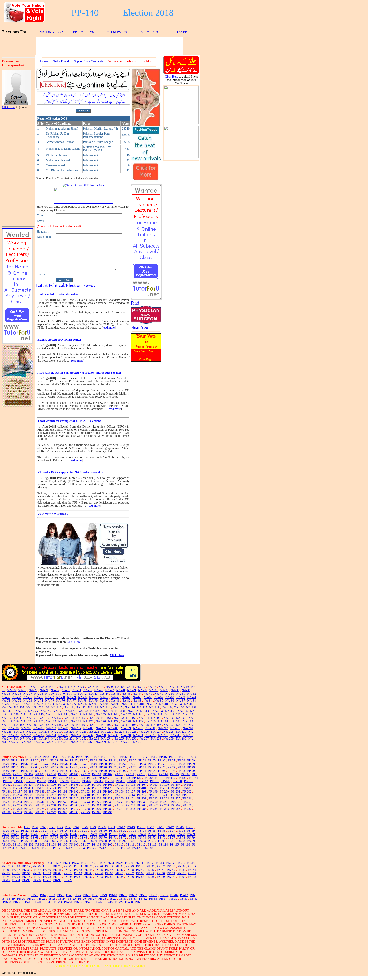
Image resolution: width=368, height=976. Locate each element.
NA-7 (90, 686)
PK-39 (37, 869)
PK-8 (110, 863)
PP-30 (103, 760)
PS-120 (34, 848)
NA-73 (27, 700)
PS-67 (73, 837)
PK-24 (78, 866)
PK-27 (109, 866)
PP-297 (107, 812)
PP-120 (34, 777)
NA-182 (175, 721)
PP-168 (186, 784)
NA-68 (169, 697)
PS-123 (68, 848)
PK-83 (99, 876)
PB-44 (68, 902)
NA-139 (26, 714)
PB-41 (37, 902)
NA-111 (68, 707)
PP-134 (193, 777)
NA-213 (175, 728)
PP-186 (6, 791)
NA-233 (38, 735)
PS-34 (142, 830)
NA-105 (189, 704)
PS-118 (12, 848)
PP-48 (83, 763)
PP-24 (44, 760)
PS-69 (93, 837)
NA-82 (126, 700)
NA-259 (168, 738)
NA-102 (152, 704)
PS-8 (85, 827)
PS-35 (152, 830)
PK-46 (109, 869)
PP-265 (130, 805)
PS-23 (34, 830)
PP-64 (44, 767)
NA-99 (115, 704)
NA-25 (87, 690)
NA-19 (22, 690)
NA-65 (137, 697)
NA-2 (43, 686)
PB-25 (72, 898)
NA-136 (182, 711)
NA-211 (150, 728)
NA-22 (55, 690)
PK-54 (192, 869)
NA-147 (126, 714)
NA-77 (71, 700)
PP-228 (96, 798)
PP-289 (17, 812)
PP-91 (113, 770)
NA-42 (82, 693)
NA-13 (152, 686)
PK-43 (78, 869)
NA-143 (76, 714)
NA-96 (82, 704)
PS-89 (93, 841)
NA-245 (188, 735)
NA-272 (138, 742)
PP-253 (186, 801)
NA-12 (141, 686)
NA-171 (38, 721)
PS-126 (102, 848)
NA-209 (126, 728)
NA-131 (120, 711)
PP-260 (73, 805)
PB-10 (113, 895)
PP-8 (87, 757)
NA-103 (164, 704)
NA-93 (49, 704)
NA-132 (133, 711)
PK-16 (191, 863)
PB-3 (52, 895)
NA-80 (104, 700)
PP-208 (62, 795)
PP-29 (93, 760)
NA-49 (158, 693)
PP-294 (73, 812)
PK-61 (68, 873)
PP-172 (39, 788)
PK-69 (150, 873)
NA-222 (94, 731)
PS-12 (121, 827)
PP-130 (148, 777)
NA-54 (16, 697)
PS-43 (34, 834)
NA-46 (126, 693)
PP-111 (130, 774)
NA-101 (139, 704)
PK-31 (150, 866)
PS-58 (181, 834)
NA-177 (113, 721)
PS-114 (163, 844)
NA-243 (163, 735)
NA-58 (60, 697)
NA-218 (44, 731)
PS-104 (51, 844)
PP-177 (96, 788)
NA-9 (109, 686)
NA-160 (94, 717)
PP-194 (96, 791)
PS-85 (54, 841)
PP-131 (159, 777)
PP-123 (68, 777)
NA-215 (7, 731)
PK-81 (78, 876)
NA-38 (38, 693)
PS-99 (191, 841)
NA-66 (148, 697)
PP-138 (41, 781)
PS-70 (103, 837)
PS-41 (15, 834)
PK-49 (140, 869)
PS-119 (23, 848)
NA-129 (95, 711)
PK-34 (181, 866)
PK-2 (57, 863)
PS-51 (113, 834)
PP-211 (96, 795)
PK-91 (181, 876)
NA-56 (38, 697)
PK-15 (181, 863)
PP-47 (73, 763)
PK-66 (119, 873)
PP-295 (85, 812)
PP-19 (192, 757)
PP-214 (130, 795)
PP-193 (85, 791)
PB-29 (112, 898)
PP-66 (64, 767)
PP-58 (181, 763)
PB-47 (98, 902)
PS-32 (122, 830)
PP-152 (6, 784)
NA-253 (94, 738)
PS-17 (170, 827)
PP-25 (54, 760)
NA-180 (150, 721)
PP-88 (83, 770)
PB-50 (129, 902)
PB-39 (17, 902)
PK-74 (6, 876)
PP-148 (154, 781)
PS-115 (174, 844)
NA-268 (88, 742)
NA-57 (49, 697)
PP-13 (133, 757)
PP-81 (15, 770)
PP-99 (191, 770)
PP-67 (73, 767)
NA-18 (11, 690)
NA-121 (191, 707)
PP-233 (153, 798)
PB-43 (58, 902)
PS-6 (68, 827)
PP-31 (113, 760)
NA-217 (31, 731)
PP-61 (15, 767)
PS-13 (131, 827)
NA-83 (137, 700)
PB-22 (41, 898)
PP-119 (23, 777)
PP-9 (96, 757)
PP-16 (163, 757)
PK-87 (140, 876)
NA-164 (144, 717)
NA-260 (181, 738)
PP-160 (96, 784)
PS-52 (122, 834)
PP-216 (152, 795)
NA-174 (76, 721)
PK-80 (68, 876)
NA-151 (175, 714)
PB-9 (103, 895)
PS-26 (64, 830)
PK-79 (57, 876)
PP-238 (17, 801)
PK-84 (109, 876)
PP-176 (85, 788)
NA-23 (66, 690)
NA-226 (144, 731)
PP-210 (85, 795)
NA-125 (45, 711)
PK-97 (47, 880)
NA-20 (33, 690)
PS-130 (148, 848)
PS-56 (161, 834)
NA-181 (163, 721)
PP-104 (51, 774)
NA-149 (150, 714)
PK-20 (37, 866)
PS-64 (44, 837)
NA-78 (82, 700)
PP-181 (141, 788)
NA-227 (156, 731)
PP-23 (34, 760)
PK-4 (75, 863)
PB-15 (164, 895)
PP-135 (7, 781)
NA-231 (13, 735)
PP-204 (17, 795)
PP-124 (80, 777)
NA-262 (13, 742)
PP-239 (28, 801)
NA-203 (51, 728)
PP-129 (136, 777)
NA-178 (126, 721)
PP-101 (17, 774)
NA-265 (51, 742)
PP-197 (130, 791)
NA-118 (154, 707)
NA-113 (93, 707)
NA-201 (26, 728)
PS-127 (114, 848)
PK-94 (16, 880)
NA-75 (49, 700)
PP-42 (25, 763)
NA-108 (31, 707)
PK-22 (57, 866)
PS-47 (73, 834)
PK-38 (26, 869)
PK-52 (171, 869)
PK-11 (139, 863)
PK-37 (16, 869)
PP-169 (6, 788)
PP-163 (130, 784)
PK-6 (93, 863)
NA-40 (60, 693)
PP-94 (142, 770)
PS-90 (103, 841)
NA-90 (16, 704)
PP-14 (143, 757)
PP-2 (38, 757)
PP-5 (63, 757)
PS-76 (161, 837)
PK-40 (47, 869)
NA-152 (188, 714)
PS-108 (96, 844)
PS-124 (80, 848)
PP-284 (153, 808)
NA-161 (106, 717)
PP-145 (120, 781)
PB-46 (88, 902)
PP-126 (102, 777)
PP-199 (153, 791)
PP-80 (5, 770)
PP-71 (113, 767)
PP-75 (152, 767)
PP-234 (164, 798)
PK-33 (171, 866)
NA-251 (69, 738)
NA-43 (93, 693)
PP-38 (181, 760)
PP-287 (186, 808)
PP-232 (141, 798)
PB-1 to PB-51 (181, 32)
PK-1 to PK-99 (149, 32)
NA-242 (150, 735)
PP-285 (164, 808)
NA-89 (6, 704)
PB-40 (27, 902)
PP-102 (28, 774)
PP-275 (51, 808)
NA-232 (26, 735)
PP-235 (175, 798)
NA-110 (56, 707)
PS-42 (25, 834)
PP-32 (122, 760)
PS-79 (191, 837)
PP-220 (6, 798)
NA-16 (184, 686)
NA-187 (44, 724)
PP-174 (62, 788)
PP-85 (54, 770)
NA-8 (99, 686)
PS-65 (54, 837)
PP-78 (181, 767)
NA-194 (131, 724)
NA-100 (127, 704)
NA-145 (101, 714)
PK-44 (88, 869)
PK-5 (84, 863)
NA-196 (156, 724)
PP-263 (107, 805)
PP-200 (164, 791)
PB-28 (102, 898)
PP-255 (17, 805)
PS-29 (93, 830)
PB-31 (133, 898)
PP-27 (73, 760)
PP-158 (73, 784)
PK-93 (6, 880)
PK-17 (6, 866)
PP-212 (107, 795)
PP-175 (73, 788)
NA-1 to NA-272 (51, 32)
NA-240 (126, 735)
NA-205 (76, 728)
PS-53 (132, 834)
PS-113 (152, 844)
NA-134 (158, 711)
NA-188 (56, 724)
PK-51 (161, 869)
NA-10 (119, 686)
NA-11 (130, 686)
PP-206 (39, 795)
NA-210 (138, 728)
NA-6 (81, 686)
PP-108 (96, 774)
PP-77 (171, 767)
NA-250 (56, 738)
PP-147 (143, 781)
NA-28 (120, 690)
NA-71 (6, 700)
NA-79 (93, 700)
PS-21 (15, 830)
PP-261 (85, 805)
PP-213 (118, 795)
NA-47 (137, 693)
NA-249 (44, 738)
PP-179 (119, 788)
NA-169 (13, 721)
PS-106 (73, 844)
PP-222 (28, 798)
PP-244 (85, 801)
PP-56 (161, 763)
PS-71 (113, 837)
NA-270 (113, 742)
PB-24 (62, 898)
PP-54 (142, 763)
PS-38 (181, 830)
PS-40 (5, 834)
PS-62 (25, 837)
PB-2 (43, 895)
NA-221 (81, 731)
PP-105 (62, 774)
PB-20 (21, 898)
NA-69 (180, 697)
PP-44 (44, 763)
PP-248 (130, 801)
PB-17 (184, 895)
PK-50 (150, 869)
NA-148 (138, 714)
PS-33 (132, 830)
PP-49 (93, 763)
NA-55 (27, 697)
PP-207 (51, 795)
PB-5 (69, 895)
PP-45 (54, 763)
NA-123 (21, 711)
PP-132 (170, 777)
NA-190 (81, 724)
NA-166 (168, 717)
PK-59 (47, 873)
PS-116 (185, 844)
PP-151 (188, 781)
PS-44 (44, 834)
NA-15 (173, 686)
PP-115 (174, 774)
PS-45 (54, 834)
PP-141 (75, 781)
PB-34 (163, 898)
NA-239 (113, 735)
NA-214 (188, 728)
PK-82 (88, 876)
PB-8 (95, 895)
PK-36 (6, 869)
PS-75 (152, 837)
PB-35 (173, 898)
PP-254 (6, 805)
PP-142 (86, 781)
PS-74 (142, 837)
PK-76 (26, 876)
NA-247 (19, 738)
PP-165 (153, 784)
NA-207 (101, 728)
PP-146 (131, 781)
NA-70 (191, 697)
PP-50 (103, 763)
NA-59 (71, 697)
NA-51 (180, 693)
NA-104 (177, 704)
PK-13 (160, 863)
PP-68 (83, 767)
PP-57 (171, 763)
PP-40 (5, 763)
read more (109, 327)
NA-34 (186, 690)
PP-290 (28, 812)
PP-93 (132, 770)
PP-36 (161, 760)
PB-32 (143, 898)
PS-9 (93, 827)
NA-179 (138, 721)
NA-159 (81, 717)
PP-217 (164, 795)
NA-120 (179, 707)
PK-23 (68, 866)
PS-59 (191, 834)
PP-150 (177, 781)
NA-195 (144, 724)
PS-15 (150, 827)
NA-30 (142, 690)
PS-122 (57, 848)
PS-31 (113, 830)
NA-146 (113, 714)
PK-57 (26, 873)
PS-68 (83, 837)
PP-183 (164, 788)
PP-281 (119, 808)
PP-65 (54, 767)
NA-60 (82, 697)
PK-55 (6, 873)
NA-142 (63, 714)
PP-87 (73, 770)
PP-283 (141, 808)
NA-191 (94, 724)
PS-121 (46, 848)
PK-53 (181, 869)
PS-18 (180, 827)
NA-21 (44, 690)
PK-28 (119, 866)
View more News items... (52, 513)
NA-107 (19, 707)
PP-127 (114, 777)
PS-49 (93, 834)
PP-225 (62, 798)
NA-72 (16, 700)
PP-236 (186, 798)
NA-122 (8, 711)
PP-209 (73, 795)
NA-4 (62, 686)
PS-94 (142, 841)
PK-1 (49, 863)
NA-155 (31, 717)
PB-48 (109, 902)
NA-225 (131, 731)
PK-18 (16, 866)
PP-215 (141, 795)
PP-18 (182, 757)
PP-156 (51, 784)
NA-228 (168, 731)
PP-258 (51, 805)
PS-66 (64, 837)
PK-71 (171, 873)
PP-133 (181, 777)
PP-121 (46, 777)
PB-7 (86, 895)
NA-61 (93, 697)
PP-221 (17, 798)
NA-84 (148, 700)
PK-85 (119, 876)
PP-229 (107, 798)
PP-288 (6, 812)
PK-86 (130, 876)
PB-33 (153, 898)
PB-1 (34, 895)
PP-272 (17, 808)
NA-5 (71, 686)
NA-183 (188, 721)
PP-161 (107, 784)
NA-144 (88, 714)
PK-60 (57, 873)
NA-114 (105, 707)
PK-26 (99, 866)
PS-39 (191, 830)
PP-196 (119, 791)
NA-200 (13, 728)
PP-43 (34, 763)
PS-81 (15, 841)
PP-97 (171, 770)
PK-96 (37, 880)
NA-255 (119, 738)
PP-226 (73, 798)
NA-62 (104, 697)
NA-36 (16, 693)
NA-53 (6, 697)
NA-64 (126, 697)
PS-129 (136, 848)
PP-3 (46, 757)
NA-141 (51, 714)
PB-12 (133, 895)
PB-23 (51, 898)
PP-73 (132, 767)
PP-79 (191, 767)
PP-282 (130, 808)
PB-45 (78, 902)
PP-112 (141, 774)
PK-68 (140, 873)
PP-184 (175, 788)
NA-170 (26, 721)
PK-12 (149, 863)
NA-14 (163, 686)
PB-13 (143, 895)
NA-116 (130, 707)
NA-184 (7, 724)
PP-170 (17, 788)
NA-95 (71, 704)
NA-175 (88, 721)
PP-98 (181, 770)
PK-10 (129, 863)
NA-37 (27, 693)
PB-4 (60, 895)
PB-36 (183, 898)
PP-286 (175, 808)
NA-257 (144, 738)
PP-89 (93, 770)
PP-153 (17, 784)
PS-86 (64, 841)
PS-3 (43, 827)
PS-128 (125, 848)
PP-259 (62, 805)
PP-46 (64, 763)
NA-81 (115, 700)
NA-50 (169, 693)
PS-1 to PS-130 (116, 32)
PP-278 (85, 808)
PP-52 (122, 763)
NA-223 (106, 731)
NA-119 (167, 707)
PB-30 (123, 898)
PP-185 (186, 788)
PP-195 (107, 791)
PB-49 (119, 902)
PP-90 (103, 770)
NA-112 (81, 707)
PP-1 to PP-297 (83, 32)
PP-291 (39, 812)
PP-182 (153, 788)
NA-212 (163, 728)
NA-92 (38, 704)
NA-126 (58, 711)
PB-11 (123, 895)
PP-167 (175, 784)
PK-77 (37, 876)
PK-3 (66, 863)
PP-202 (186, 791)
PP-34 (142, 760)
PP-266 (141, 805)
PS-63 (34, 837)
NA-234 (51, 735)
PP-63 (34, 767)
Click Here (8, 107)
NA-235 (63, 735)
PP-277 (73, 808)
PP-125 (91, 777)
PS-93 (132, 841)
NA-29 (131, 690)
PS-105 (62, 844)
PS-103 (39, 844)
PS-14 (141, 827)
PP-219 (186, 795)
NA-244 (175, 735)
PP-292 (51, 812)
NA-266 (63, 742)
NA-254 (106, 738)
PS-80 (5, 841)
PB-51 (139, 902)
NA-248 (31, 738)
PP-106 (73, 774)
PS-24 (44, 830)
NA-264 (38, 742)
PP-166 (164, 784)
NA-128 (83, 711)
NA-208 (113, 728)
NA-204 (63, 728)
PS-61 (15, 837)
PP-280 (107, 808)
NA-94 (60, 704)
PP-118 (12, 777)
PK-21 (47, 866)
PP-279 (96, 808)
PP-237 (6, 801)
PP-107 (85, 774)
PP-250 (153, 801)
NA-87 (180, 700)
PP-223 (39, 798)
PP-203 (6, 795)
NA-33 (175, 690)
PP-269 (175, 805)
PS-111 (130, 844)
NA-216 (19, 731)
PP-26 (64, 760)
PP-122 (57, 777)
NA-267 (76, 742)
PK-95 (26, 880)
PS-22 (25, 830)
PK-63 (88, 873)
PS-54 (142, 834)
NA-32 (164, 690)
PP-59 (191, 763)
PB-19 (11, 898)
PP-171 (28, 788)
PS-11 (111, 827)
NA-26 (98, 690)
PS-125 (91, 848)
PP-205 (28, 795)
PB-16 (174, 895)
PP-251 (164, 801)
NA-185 (19, 724)
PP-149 (165, 781)
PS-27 (73, 830)
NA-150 (163, 714)
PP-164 (141, 784)
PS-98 (181, 841)
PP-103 (39, 774)
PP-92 (122, 770)
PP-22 (25, 760)
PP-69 (93, 767)
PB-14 (153, 895)
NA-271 (126, 742)
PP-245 (96, 801)
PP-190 (51, 791)
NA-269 (101, 742)
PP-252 (175, 801)
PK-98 (57, 880)
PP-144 (109, 781)
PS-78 (181, 837)
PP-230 (119, 798)
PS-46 (64, 834)
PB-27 (92, 898)
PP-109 (107, 774)
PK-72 (181, 873)
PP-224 (51, 798)
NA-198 (181, 724)
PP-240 (39, 801)
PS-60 (5, 837)
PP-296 (96, 812)
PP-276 (62, 808)
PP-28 (83, 760)
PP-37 (171, 760)
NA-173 (63, 721)
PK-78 (47, 876)
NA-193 (119, 724)
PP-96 (161, 770)
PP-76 (161, 767)
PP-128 (125, 777)
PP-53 (132, 763)
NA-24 (76, 690)
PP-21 (15, 760)
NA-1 (34, 686)
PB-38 (7, 902)
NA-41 (71, 693)
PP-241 (51, 801)
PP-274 (39, 808)
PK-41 (57, 869)
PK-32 (161, 866)
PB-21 (31, 898)
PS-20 (5, 830)
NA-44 (104, 693)
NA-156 (44, 717)
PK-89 (161, 876)
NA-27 (109, 690)
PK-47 (119, 869)
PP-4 (54, 757)
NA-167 (181, 717)
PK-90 (171, 876)
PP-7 (79, 757)
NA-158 (69, 717)
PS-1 (27, 827)
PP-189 (39, 791)
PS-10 (102, 827)
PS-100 (6, 844)
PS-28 (83, 830)
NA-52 (191, 693)
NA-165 (156, 717)
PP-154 (28, 784)
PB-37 (194, 898)
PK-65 (109, 873)
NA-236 (76, 735)
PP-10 (104, 757)
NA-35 (6, 693)
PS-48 (83, 834)
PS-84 (44, 841)
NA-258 (156, 738)
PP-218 (175, 795)
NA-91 (27, 704)
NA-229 (181, 731)
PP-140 (64, 781)
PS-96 (161, 841)
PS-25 (54, 830)
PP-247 (119, 801)
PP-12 (124, 757)
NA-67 (158, 697)
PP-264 (119, 805)
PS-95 (152, 841)
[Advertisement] (18, 45)
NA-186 (31, 724)
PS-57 (171, 834)
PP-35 (152, 760)
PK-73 (192, 873)
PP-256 (28, 805)
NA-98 (104, 704)
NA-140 (38, 714)
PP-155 (39, 784)
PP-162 (119, 784)
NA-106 (7, 707)
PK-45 (99, 869)
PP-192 (73, 791)
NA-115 (117, 707)
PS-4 (52, 827)
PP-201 (175, 791)
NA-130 (108, 711)
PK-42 (68, 869)
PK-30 (140, 866)
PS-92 (122, 841)
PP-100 (6, 774)
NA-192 (106, 724)
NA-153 (7, 717)
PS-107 (85, 844)
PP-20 (5, 760)
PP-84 (44, 770)
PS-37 (171, 830)
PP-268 (164, 805)
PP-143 (98, 781)
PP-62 (25, 767)
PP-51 (113, 763)
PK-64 (99, 873)
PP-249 (141, 801)
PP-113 (152, 774)
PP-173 (51, 788)
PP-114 (163, 774)
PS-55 (152, 834)
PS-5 (60, 827)
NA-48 (148, 693)
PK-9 (119, 863)
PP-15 (153, 757)
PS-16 (160, 827)
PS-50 (103, 834)
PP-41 (15, 763)
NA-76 (60, 700)
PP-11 (114, 757)
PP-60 (5, 767)
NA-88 (191, 700)
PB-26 (82, 898)
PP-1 (30, 757)
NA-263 (26, 742)
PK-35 (192, 866)
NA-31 (153, 690)
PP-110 (119, 774)
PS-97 (171, 841)
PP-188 (28, 791)
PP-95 (152, 770)
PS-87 (73, 841)
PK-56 (16, 873)
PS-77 (171, 837)
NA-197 (168, 724)
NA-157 (56, 717)
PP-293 (62, 812)
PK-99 (68, 880)
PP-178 (107, 788)
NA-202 (38, 728)
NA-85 (158, 700)
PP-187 (17, 791)
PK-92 (192, 876)
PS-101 (17, 844)
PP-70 (103, 767)
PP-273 (28, 808)
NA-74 (38, 700)
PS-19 (189, 827)
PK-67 (130, 873)
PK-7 (102, 863)
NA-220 (69, 731)
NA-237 (88, 735)
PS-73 (132, 837)
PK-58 (37, 873)
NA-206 (88, 728)
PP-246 (107, 801)
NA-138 (13, 714)
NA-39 (49, 693)
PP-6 (71, 757)
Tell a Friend (61, 61)
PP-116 (185, 774)
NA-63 (115, 697)
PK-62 (78, 873)
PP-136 (18, 781)
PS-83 (34, 841)
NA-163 (131, 717)
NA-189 (69, 724)
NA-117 (142, 707)
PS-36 (161, 830)
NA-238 (101, 735)
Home (44, 61)
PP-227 (85, 798)
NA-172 (51, 721)
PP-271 (6, 808)
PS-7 (76, 827)
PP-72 (122, 767)
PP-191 (62, 791)
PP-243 (73, 801)
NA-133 (145, 711)
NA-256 (131, 738)
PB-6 (78, 895)
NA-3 (52, 686)
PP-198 (141, 791)
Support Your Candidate (89, 61)
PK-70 (161, 873)
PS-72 (122, 837)
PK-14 (170, 863)
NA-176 (101, 721)
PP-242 (62, 801)
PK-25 (88, 866)
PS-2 (35, 827)
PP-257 (39, 805)
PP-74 (142, 767)
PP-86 (64, 770)
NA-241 (138, 735)
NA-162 (119, 717)
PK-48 (130, 869)
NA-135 (170, 711)
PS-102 (28, 844)
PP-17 (173, 757)
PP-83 (34, 770)
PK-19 (26, 866)
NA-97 (93, 704)
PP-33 (132, 760)
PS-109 (107, 844)
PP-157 (62, 784)
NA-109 (44, 707)
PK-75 (16, 876)
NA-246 (7, 738)
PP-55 (152, 763)
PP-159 (85, 784)
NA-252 (81, 738)
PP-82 (25, 770)
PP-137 (30, 781)
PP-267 (153, 805)
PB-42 (48, 902)
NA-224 (119, 731)
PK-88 (150, 876)
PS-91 (113, 841)
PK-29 (130, 866)
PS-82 (25, 841)
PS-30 (103, 830)
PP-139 (52, 781)
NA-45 (115, 693)
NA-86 (169, 700)
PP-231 (130, 798)
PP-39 (191, 760)
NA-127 (70, 711)
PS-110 (119, 844)
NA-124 (33, 711)
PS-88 (83, 841)
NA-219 (56, 731)
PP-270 (186, 805)
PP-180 (130, 788)
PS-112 (141, 844)
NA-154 (19, 717)
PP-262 (96, 805)
